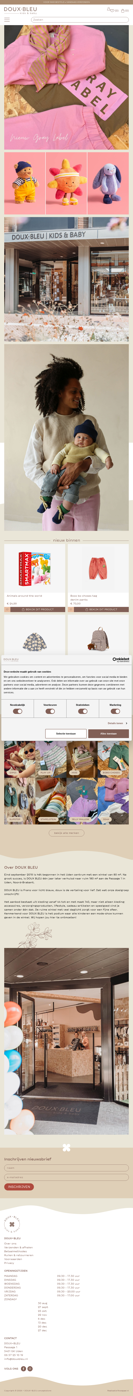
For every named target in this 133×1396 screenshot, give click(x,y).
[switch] (50, 711)
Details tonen (115, 723)
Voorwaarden (13, 1259)
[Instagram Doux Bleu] (30, 1368)
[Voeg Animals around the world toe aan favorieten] (7, 609)
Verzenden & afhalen (18, 1247)
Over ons (10, 1243)
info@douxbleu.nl (16, 1359)
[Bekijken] (66, 183)
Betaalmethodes (15, 1251)
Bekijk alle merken (66, 833)
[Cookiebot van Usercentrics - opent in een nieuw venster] (115, 659)
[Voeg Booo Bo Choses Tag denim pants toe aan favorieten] (71, 609)
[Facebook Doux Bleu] (23, 1368)
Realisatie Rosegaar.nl (118, 1391)
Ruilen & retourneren (18, 1255)
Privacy (9, 1263)
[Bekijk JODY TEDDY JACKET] (34, 639)
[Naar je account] (108, 10)
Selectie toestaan (66, 733)
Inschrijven (19, 1187)
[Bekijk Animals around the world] (34, 568)
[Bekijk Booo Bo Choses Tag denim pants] (98, 568)
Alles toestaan (108, 733)
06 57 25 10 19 (13, 1355)
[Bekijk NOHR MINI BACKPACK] (98, 639)
